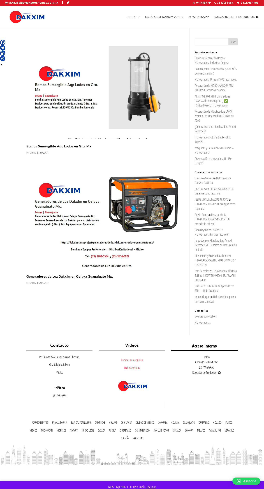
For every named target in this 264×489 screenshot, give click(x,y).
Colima (175, 423)
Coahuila (162, 423)
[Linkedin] (2, 53)
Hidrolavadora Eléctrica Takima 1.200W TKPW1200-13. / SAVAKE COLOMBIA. (216, 275)
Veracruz (229, 431)
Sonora (189, 431)
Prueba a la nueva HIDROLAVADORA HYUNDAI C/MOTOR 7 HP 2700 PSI (215, 260)
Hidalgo (217, 423)
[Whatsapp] (2, 58)
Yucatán (125, 438)
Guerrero (204, 423)
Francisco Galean (203, 178)
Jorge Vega (200, 240)
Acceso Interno (204, 346)
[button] (246, 481)
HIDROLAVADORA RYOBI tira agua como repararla (214, 191)
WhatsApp (203, 3)
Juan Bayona (201, 230)
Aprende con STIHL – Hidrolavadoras (214, 288)
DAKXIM (33, 152)
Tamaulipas (215, 431)
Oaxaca (101, 431)
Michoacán (47, 431)
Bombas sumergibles (206, 316)
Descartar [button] (151, 487)
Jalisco (228, 423)
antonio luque (202, 297)
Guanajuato (189, 423)
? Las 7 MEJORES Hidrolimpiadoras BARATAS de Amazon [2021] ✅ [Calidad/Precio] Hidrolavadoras (212, 100)
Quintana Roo (142, 431)
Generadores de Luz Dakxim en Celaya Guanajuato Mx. (69, 276)
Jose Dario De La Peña (206, 286)
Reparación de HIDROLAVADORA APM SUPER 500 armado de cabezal (214, 87)
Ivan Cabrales (202, 271)
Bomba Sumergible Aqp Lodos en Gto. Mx (59, 146)
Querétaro (125, 431)
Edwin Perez (201, 214)
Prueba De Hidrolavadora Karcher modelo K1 (212, 232)
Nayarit (74, 431)
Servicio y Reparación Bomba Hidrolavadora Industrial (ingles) (212, 60)
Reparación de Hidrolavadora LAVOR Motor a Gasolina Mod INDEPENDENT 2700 (214, 115)
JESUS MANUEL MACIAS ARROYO (211, 199)
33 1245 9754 (225, 3)
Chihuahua (126, 423)
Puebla (112, 431)
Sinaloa (177, 431)
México (33, 431)
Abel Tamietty (202, 256)
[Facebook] (2, 42)
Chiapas (113, 423)
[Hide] (1, 64)
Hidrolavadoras (203, 322)
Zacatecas (138, 438)
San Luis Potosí (161, 431)
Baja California (59, 423)
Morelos (61, 431)
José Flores (200, 189)
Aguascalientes (40, 423)
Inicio (132, 17)
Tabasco (201, 431)
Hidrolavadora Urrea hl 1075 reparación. (216, 79)
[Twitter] (2, 47)
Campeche (100, 423)
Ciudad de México (145, 423)
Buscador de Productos (234, 17)
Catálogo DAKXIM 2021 (162, 17)
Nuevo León (88, 431)
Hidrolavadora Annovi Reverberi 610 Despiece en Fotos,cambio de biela (216, 245)
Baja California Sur (81, 423)
